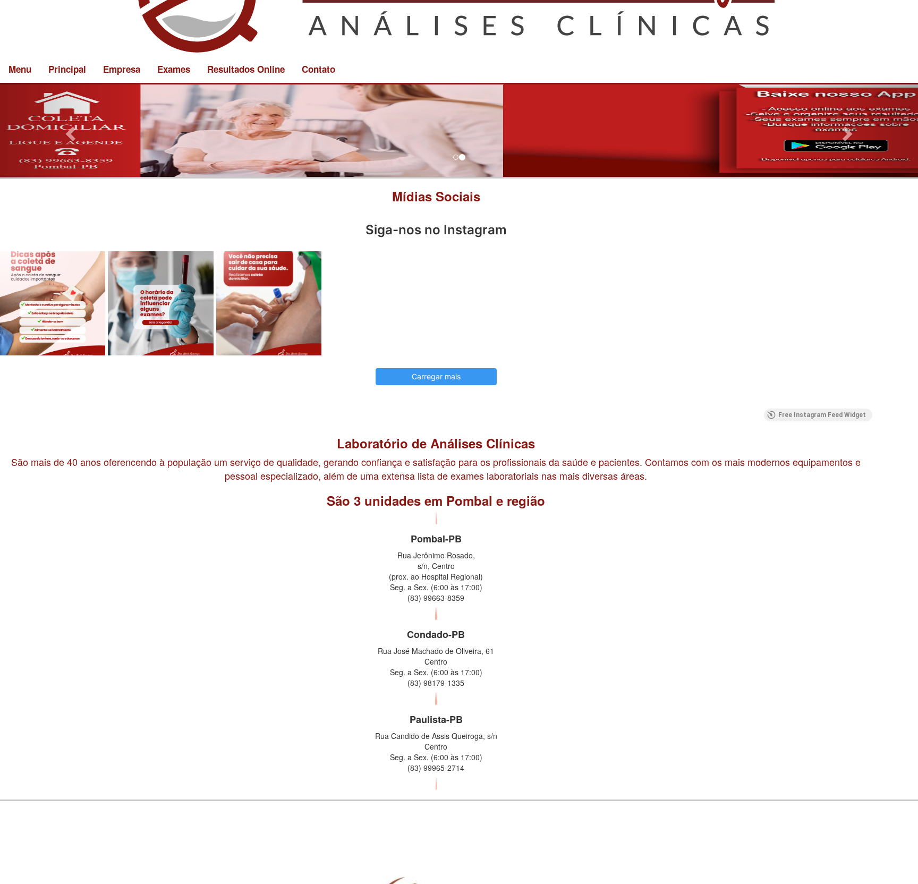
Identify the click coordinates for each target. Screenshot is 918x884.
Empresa (121, 69)
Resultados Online (246, 69)
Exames (173, 69)
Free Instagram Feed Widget (822, 598)
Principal (67, 69)
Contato (318, 69)
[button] (69, 130)
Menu (19, 69)
